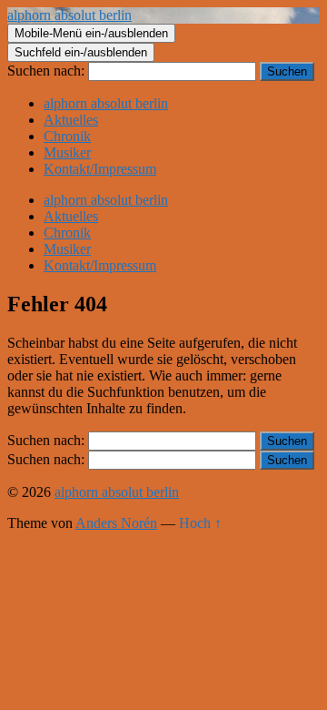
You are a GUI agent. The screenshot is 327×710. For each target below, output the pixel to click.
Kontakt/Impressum (100, 169)
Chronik (67, 136)
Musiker (67, 152)
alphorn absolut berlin (69, 15)
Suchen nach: (45, 70)
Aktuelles (71, 119)
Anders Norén (116, 523)
